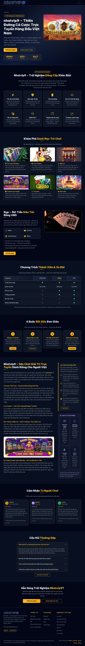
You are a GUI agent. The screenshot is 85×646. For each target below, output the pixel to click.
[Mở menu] (79, 2)
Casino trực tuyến (61, 622)
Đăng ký (13, 348)
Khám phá (72, 348)
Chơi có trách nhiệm (35, 627)
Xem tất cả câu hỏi (42, 575)
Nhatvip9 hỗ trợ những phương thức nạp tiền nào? (34, 544)
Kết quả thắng (61, 625)
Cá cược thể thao (61, 619)
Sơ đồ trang (46, 625)
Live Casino (60, 633)
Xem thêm (70, 476)
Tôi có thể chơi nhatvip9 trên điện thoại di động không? (36, 564)
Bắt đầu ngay (10, 253)
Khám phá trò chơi (27, 50)
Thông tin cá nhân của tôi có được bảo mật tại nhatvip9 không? (38, 569)
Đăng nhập (33, 348)
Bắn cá (59, 627)
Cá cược (59, 616)
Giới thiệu (32, 616)
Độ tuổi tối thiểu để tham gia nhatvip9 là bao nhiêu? (35, 558)
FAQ (44, 622)
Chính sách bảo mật (35, 624)
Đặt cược (59, 630)
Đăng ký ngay (10, 50)
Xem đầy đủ (65, 408)
